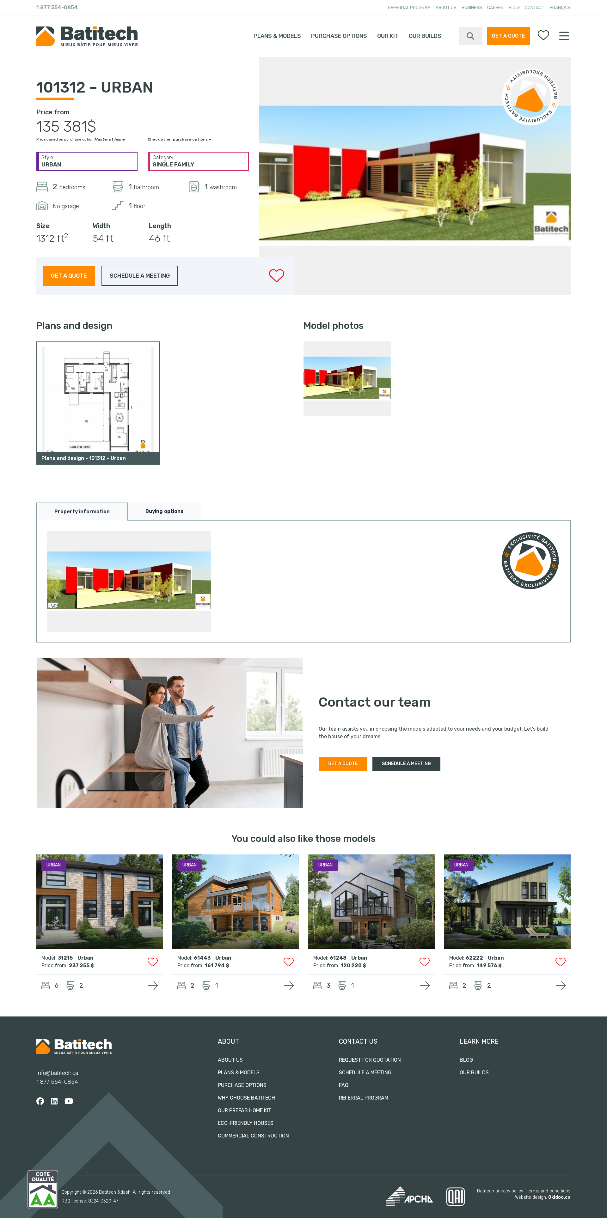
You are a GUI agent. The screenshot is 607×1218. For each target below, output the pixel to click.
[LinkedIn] (54, 1101)
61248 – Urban (348, 958)
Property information (82, 512)
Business (472, 7)
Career (495, 7)
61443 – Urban (212, 958)
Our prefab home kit (244, 1110)
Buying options (164, 511)
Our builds (425, 36)
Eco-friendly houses (245, 1123)
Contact (534, 7)
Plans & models (277, 36)
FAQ (343, 1085)
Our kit (388, 36)
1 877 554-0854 (57, 7)
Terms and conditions (549, 1191)
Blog (514, 7)
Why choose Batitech (246, 1098)
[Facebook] (40, 1101)
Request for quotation (370, 1060)
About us (446, 7)
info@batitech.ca (57, 1073)
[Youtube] (68, 1101)
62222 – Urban (485, 958)
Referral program (409, 7)
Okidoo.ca (559, 1197)
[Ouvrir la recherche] (470, 36)
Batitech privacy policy (500, 1191)
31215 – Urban (76, 958)
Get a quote (508, 36)
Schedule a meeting (365, 1073)
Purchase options (339, 36)
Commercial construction (253, 1136)
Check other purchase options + (179, 139)
